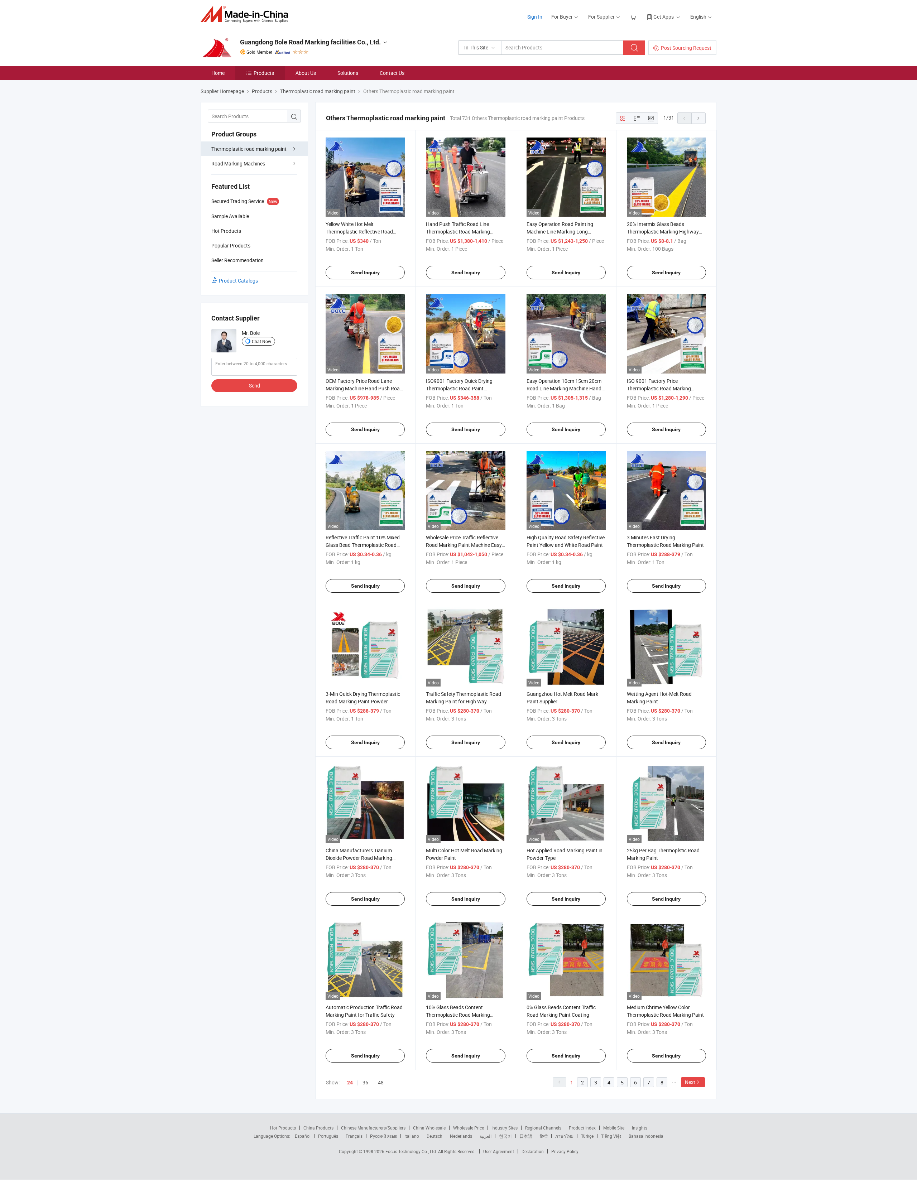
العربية (485, 1136)
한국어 (505, 1136)
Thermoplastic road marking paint (249, 148)
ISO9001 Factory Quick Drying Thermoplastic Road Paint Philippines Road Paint (459, 388)
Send (254, 385)
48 (381, 1082)
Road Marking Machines (238, 163)
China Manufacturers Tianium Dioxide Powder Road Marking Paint (359, 858)
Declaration (533, 1151)
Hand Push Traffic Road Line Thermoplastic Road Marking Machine (458, 231)
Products (264, 72)
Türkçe (587, 1136)
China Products (318, 1128)
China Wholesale (429, 1128)
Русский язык (383, 1136)
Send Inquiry (365, 272)
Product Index (582, 1128)
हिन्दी (544, 1136)
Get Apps (663, 16)
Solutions (347, 72)
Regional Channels (543, 1128)
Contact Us (392, 72)
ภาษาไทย (564, 1136)
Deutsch (434, 1136)
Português (328, 1136)
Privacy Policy (564, 1151)
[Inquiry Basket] (634, 16)
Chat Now (261, 341)
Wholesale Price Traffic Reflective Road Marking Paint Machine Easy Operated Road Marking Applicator (464, 545)
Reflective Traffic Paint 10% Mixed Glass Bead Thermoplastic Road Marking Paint (363, 545)
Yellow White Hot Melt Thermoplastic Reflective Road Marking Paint (359, 231)
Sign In (534, 16)
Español (303, 1136)
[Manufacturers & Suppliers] (247, 14)
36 (365, 1082)
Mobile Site (613, 1128)
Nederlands (461, 1136)
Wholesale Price (468, 1128)
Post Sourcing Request (686, 47)
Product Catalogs (238, 280)
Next (690, 1082)
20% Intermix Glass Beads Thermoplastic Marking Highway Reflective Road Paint (663, 231)
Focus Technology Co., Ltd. (411, 1151)
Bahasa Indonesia (646, 1136)
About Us (306, 72)
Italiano (411, 1136)
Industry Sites (504, 1128)
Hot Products (283, 1128)
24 (350, 1082)
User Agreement (498, 1151)
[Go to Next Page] (698, 118)
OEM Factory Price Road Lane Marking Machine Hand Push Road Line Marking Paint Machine (364, 388)
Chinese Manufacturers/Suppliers (373, 1128)
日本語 (525, 1136)
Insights (639, 1128)
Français (354, 1136)
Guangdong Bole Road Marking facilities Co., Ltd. (310, 42)
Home (218, 72)
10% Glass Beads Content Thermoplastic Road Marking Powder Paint (458, 1015)
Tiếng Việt (611, 1136)
